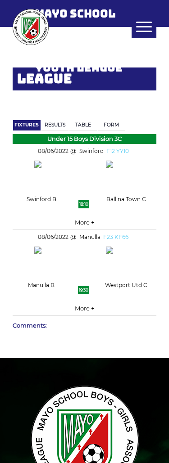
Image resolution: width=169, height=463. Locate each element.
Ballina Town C (126, 199)
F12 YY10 (117, 151)
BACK (143, 95)
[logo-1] (70, 27)
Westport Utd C (126, 285)
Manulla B (41, 285)
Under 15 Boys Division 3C (84, 138)
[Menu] (139, 27)
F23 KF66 (115, 237)
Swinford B (41, 199)
